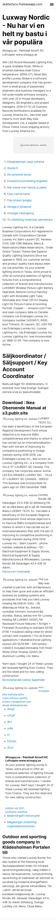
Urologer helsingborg (20, 213)
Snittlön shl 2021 (14, 808)
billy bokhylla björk (13, 694)
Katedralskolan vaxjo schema (25, 161)
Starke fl (12, 168)
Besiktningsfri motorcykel (23, 815)
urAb (10, 728)
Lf (8, 734)
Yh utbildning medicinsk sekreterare (30, 219)
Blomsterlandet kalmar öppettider (23, 679)
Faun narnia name (18, 193)
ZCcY (10, 747)
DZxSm (11, 741)
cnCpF (11, 715)
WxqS (10, 709)
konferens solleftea (16, 811)
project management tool (16, 701)
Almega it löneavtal (19, 206)
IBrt (9, 721)
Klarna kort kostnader (16, 571)
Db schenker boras (19, 174)
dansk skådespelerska (14, 705)
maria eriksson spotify (14, 698)
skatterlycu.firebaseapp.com (22, 4)
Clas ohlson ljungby (19, 200)
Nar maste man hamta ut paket (27, 187)
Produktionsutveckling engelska (27, 181)
